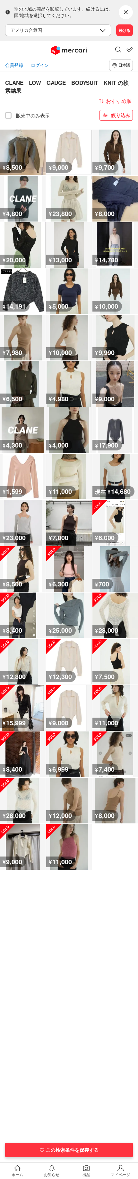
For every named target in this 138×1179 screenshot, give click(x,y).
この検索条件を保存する (72, 1149)
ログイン (40, 65)
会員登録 (14, 65)
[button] (118, 50)
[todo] (130, 49)
